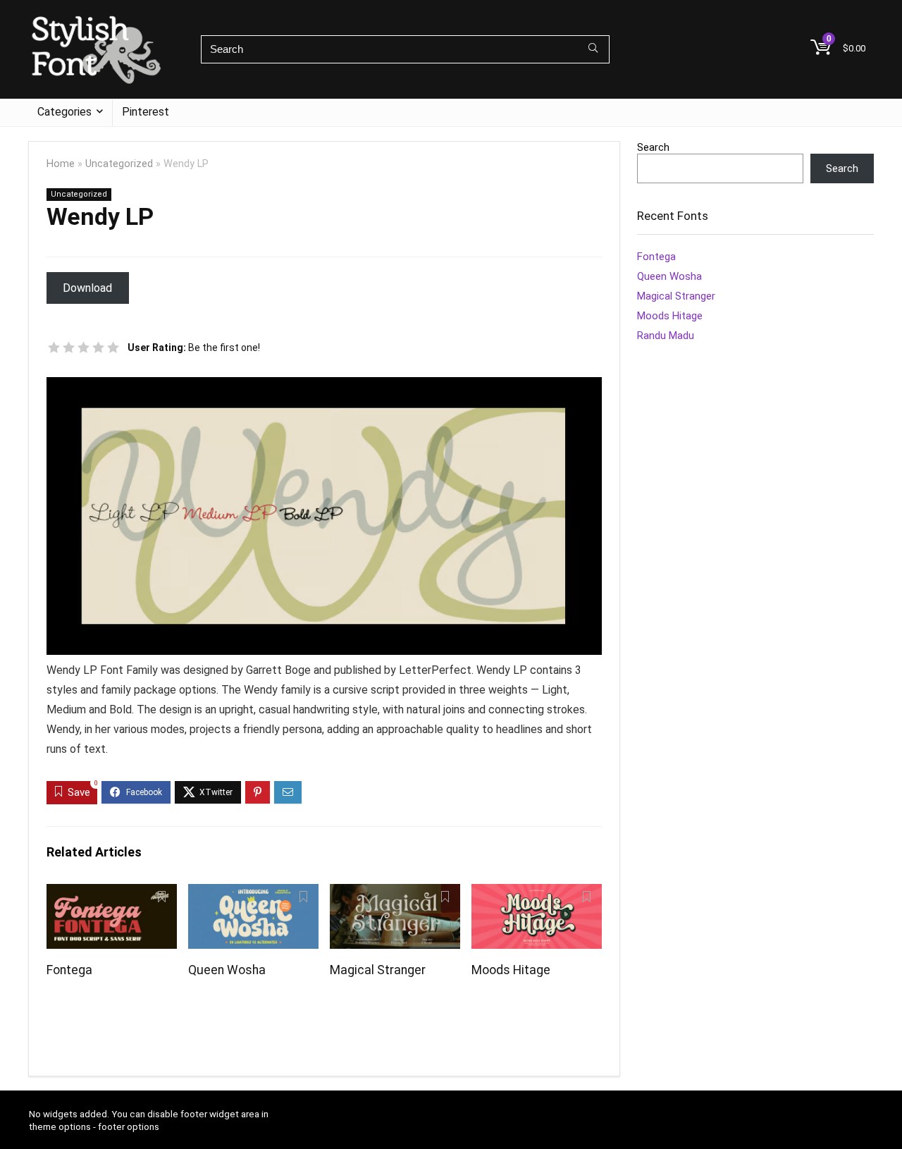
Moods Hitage (510, 970)
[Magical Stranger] (395, 893)
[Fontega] (112, 893)
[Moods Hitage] (536, 893)
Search (653, 147)
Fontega (69, 970)
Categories (64, 111)
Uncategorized (119, 164)
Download (87, 288)
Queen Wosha (227, 970)
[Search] (593, 49)
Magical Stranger (378, 970)
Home (61, 164)
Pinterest (145, 111)
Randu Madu (665, 335)
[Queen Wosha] (253, 893)
